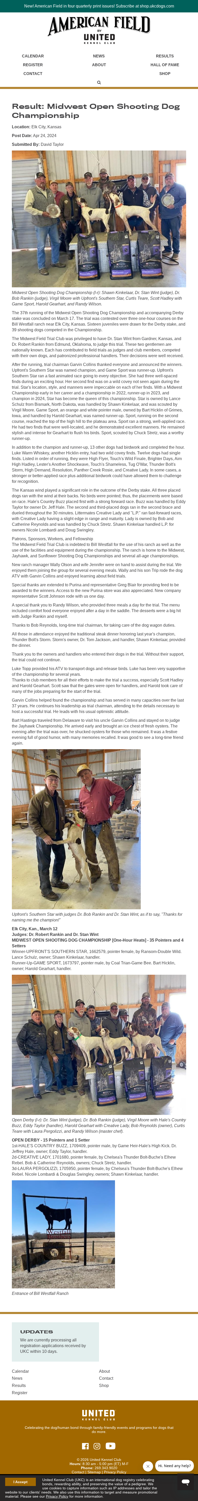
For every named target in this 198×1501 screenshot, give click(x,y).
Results (165, 56)
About (99, 65)
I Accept (20, 1482)
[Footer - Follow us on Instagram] (97, 1446)
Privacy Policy (57, 1496)
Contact (32, 73)
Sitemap (94, 1472)
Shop (164, 73)
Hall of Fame (165, 65)
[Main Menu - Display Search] (99, 82)
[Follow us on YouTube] (110, 1446)
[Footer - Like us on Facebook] (85, 1446)
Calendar (33, 56)
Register (33, 65)
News (99, 56)
